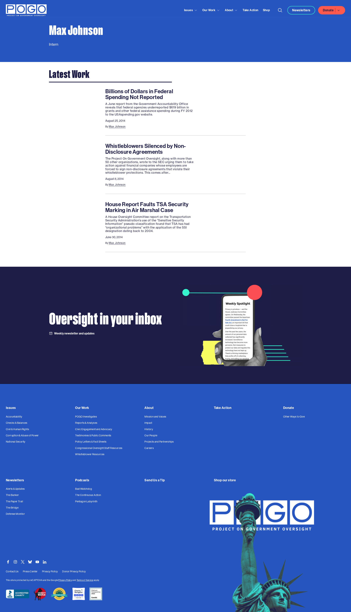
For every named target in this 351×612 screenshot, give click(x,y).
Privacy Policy (65, 580)
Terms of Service (85, 580)
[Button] (280, 10)
